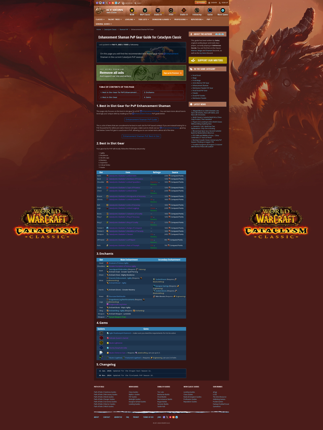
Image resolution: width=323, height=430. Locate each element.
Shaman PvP (124, 29)
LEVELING (129, 19)
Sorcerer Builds (162, 404)
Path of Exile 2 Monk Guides (104, 397)
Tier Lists (160, 392)
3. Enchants (149, 92)
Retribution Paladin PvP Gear (203, 88)
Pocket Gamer (218, 402)
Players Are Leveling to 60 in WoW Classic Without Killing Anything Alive (206, 123)
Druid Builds (161, 397)
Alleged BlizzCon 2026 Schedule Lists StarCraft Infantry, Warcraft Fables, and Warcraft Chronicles (205, 113)
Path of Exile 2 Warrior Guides (104, 404)
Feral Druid (197, 75)
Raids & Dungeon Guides (192, 397)
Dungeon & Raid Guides (137, 402)
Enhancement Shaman (200, 85)
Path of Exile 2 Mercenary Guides (105, 394)
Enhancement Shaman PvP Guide (141, 119)
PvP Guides (133, 397)
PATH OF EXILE (99, 386)
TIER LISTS (142, 19)
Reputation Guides (190, 402)
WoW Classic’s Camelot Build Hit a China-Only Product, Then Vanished (206, 118)
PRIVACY (136, 417)
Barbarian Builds (163, 394)
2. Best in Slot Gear (108, 97)
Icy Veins (203, 53)
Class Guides (133, 392)
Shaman (209, 50)
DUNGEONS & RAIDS (160, 19)
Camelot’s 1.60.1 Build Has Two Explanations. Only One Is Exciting (203, 127)
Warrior (194, 50)
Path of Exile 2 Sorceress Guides (105, 402)
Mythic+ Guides (134, 394)
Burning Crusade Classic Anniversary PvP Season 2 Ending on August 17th (206, 141)
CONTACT (106, 417)
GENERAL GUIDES (103, 24)
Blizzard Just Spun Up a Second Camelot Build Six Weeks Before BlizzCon (206, 132)
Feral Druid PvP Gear (200, 90)
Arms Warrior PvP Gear (201, 83)
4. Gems (147, 97)
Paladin (195, 93)
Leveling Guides (134, 404)
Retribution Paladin (199, 98)
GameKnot (217, 406)
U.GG (215, 394)
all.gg (215, 392)
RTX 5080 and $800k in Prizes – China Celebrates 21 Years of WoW (205, 136)
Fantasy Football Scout (221, 404)
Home (99, 29)
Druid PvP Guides (199, 96)
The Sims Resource (219, 397)
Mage (200, 50)
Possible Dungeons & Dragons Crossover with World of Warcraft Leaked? (206, 146)
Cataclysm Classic (110, 29)
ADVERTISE (118, 417)
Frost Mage (197, 80)
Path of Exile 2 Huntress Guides (105, 392)
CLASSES (99, 19)
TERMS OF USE (148, 417)
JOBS (159, 417)
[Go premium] (200, 4)
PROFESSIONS (180, 19)
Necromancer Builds (164, 399)
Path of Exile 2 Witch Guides (104, 406)
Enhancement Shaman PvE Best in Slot (141, 136)
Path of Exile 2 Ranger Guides (104, 399)
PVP (208, 19)
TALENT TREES (114, 19)
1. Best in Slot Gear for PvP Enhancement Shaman (119, 92)
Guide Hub (161, 406)
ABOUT (96, 417)
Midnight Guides (134, 399)
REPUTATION (196, 19)
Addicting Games (219, 399)
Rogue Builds (162, 402)
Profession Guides (190, 399)
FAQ (127, 417)
